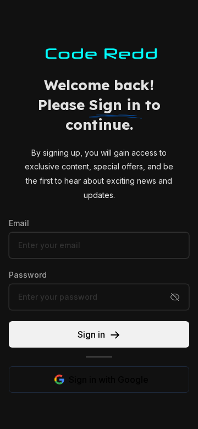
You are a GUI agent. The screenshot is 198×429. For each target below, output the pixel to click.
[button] (175, 297)
